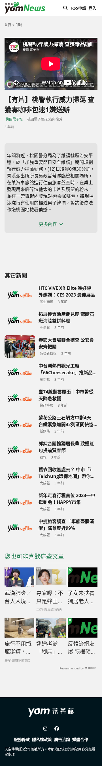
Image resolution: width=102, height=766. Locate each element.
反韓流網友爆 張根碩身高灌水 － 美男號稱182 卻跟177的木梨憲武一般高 (82, 648)
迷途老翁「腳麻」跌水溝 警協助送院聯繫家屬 (49, 648)
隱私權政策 (42, 739)
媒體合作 (80, 739)
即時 (19, 25)
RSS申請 (78, 8)
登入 (92, 8)
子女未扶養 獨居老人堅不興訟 (81, 597)
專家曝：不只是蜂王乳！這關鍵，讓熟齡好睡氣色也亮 (49, 597)
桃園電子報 (14, 119)
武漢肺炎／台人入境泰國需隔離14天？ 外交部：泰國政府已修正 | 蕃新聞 (18, 597)
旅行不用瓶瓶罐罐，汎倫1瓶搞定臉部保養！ (18, 648)
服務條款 (22, 739)
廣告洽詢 (62, 739)
